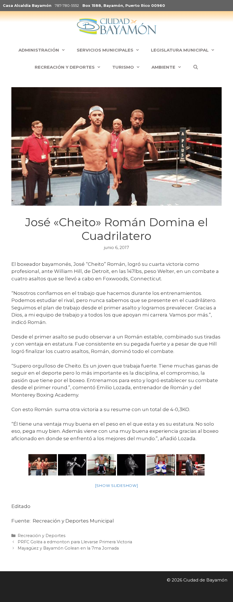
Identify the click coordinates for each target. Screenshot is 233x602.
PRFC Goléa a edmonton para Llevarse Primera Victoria (75, 541)
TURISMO (123, 67)
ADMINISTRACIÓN (38, 50)
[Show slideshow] (116, 485)
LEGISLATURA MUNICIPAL (180, 50)
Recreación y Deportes (41, 535)
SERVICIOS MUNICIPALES (105, 50)
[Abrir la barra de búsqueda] (195, 67)
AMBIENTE (163, 67)
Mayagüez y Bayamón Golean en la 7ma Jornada (68, 548)
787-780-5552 (67, 5)
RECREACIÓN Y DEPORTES (65, 67)
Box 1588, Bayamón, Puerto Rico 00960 (123, 5)
